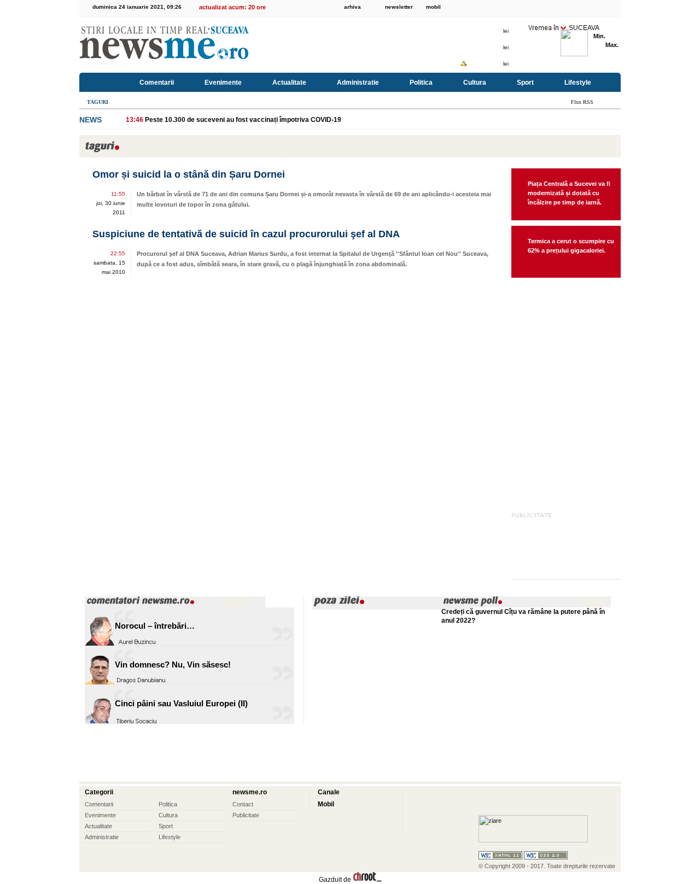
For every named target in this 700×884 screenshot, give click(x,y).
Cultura (474, 82)
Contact (242, 804)
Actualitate (289, 82)
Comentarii (156, 82)
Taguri (97, 102)
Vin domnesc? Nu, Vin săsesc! (173, 664)
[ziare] (533, 840)
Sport (525, 82)
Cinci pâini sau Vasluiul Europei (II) (181, 703)
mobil (433, 7)
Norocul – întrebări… (155, 625)
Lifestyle (577, 82)
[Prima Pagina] (103, 82)
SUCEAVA (584, 28)
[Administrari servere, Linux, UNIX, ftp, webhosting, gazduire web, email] (367, 879)
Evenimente (223, 82)
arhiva (352, 7)
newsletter (399, 7)
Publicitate (245, 815)
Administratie (358, 82)
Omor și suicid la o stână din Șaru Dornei (188, 174)
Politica (421, 82)
